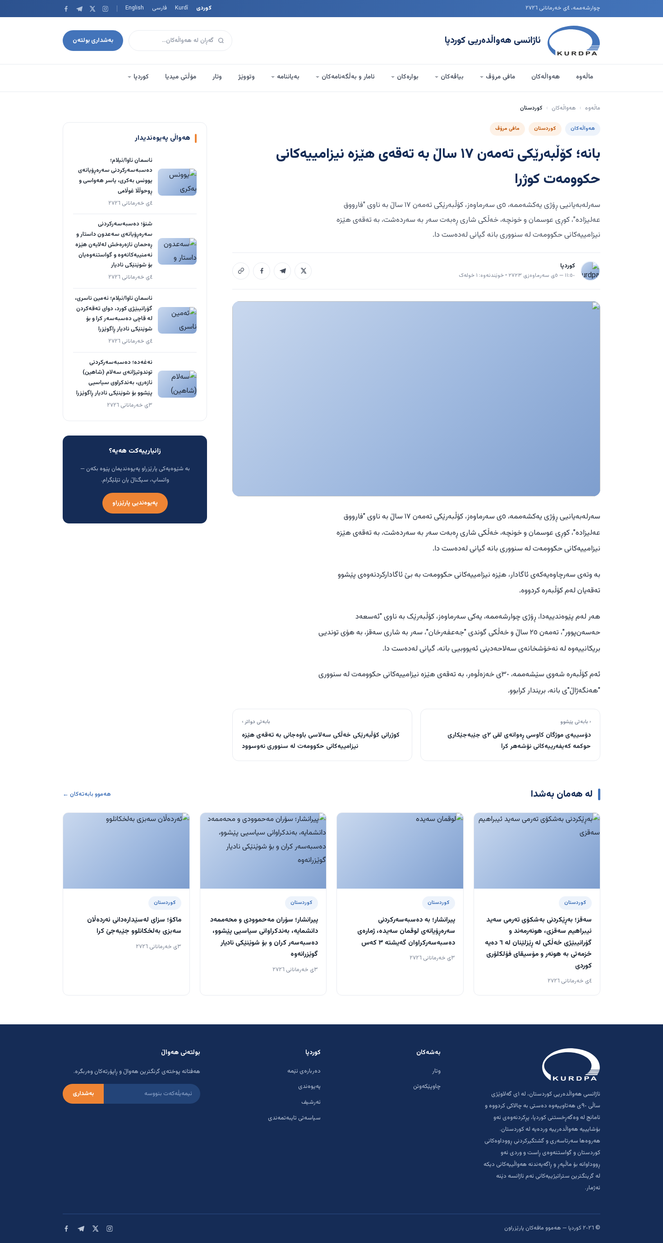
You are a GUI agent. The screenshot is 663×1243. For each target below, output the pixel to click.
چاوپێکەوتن (427, 1086)
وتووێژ (246, 77)
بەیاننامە (288, 77)
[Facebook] (66, 8)
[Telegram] (79, 8)
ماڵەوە (584, 77)
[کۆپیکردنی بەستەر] (240, 271)
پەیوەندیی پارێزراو (135, 503)
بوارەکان (408, 77)
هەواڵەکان (545, 77)
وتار (217, 77)
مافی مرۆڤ (500, 77)
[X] (92, 8)
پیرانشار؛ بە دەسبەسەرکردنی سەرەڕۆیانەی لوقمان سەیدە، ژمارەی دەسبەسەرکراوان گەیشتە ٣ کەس (406, 931)
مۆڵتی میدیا (180, 77)
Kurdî (181, 8)
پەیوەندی (309, 1086)
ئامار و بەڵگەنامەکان (348, 77)
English (134, 8)
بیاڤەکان (452, 77)
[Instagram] (105, 8)
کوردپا (141, 77)
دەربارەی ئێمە (304, 1071)
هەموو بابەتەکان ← (87, 794)
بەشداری (83, 1093)
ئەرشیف (311, 1102)
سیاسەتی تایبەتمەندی (294, 1118)
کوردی (204, 8)
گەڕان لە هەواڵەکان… (188, 40)
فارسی (159, 8)
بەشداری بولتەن (93, 40)
